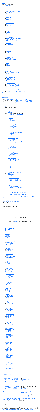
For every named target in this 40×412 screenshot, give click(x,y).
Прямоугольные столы (10, 50)
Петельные (8, 25)
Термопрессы (8, 51)
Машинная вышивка (10, 57)
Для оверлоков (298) (10, 341)
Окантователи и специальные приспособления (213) (10, 362)
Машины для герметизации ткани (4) (9, 251)
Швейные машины (8, 5)
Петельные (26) (9, 258)
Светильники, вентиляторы (11, 67)
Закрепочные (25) (9, 247)
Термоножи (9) (9, 287)
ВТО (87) (6, 289)
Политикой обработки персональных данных (25, 409)
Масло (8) (8, 317)
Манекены (7, 9)
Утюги (7, 52)
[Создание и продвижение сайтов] (34, 395)
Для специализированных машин (12, 85)
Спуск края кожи (9, 33)
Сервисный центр (5, 94)
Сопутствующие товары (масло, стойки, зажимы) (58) (10, 367)
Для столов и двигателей (11, 86)
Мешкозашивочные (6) (10, 256)
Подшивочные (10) (10, 261)
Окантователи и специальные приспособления (15, 89)
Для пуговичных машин (10, 83)
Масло (7, 64)
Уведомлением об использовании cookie (8, 409)
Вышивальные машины (9, 6)
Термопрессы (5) (9, 298)
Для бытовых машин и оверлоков (12, 72)
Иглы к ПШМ (8, 87)
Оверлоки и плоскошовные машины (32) (8, 233)
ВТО (5, 45)
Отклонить (8, 411)
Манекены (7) (7, 235)
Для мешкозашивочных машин (12, 77)
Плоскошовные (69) (10, 260)
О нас (3, 92)
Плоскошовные (9, 26)
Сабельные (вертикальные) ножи (12, 40)
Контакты (3, 96)
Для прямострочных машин (11, 81)
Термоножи (8, 43)
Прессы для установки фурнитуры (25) (9, 263)
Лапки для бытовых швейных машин (13, 61)
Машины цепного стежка (11, 21)
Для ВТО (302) (9, 331)
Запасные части (8, 71)
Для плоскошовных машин (11, 80)
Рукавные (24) (9, 267)
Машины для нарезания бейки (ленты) (13, 38)
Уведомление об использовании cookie (13, 399)
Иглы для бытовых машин (11, 56)
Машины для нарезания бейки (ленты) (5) (9, 276)
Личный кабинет (5, 97)
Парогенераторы (9, 49)
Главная (3, 1)
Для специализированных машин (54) (10, 355)
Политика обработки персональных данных (11, 398)
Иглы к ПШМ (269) (9, 360)
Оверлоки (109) (9, 244)
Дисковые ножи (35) (10, 272)
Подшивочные (9, 27)
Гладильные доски (9, 46)
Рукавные (8, 31)
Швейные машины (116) (9, 228)
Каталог (3, 3)
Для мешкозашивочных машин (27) (10, 339)
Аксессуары (5, 53)
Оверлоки (8, 14)
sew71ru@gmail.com (24, 196)
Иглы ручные (8, 58)
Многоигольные (9, 24)
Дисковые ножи (9, 36)
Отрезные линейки (10, 39)
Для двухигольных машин (11, 74)
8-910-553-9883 (6, 104)
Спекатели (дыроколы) (10, 41)
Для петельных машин (10, 79)
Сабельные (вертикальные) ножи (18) (9, 282)
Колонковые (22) (9, 249)
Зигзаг (7, 18)
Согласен (2, 411)
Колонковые (8, 19)
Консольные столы (10, 47)
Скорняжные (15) (9, 268)
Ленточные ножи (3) (10, 274)
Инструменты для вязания (11, 60)
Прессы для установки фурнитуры (12, 29)
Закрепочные (8, 17)
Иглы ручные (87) (9, 308)
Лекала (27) (8, 316)
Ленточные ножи (9, 37)
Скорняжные (8, 32)
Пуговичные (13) (9, 265)
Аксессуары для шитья (9, 54)
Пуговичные (8, 30)
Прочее (7, 90)
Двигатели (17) (9, 245)
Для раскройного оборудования (12, 84)
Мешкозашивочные (10, 23)
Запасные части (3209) (9, 328)
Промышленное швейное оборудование (12, 11)
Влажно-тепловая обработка (15, 388)
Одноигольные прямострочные (12, 12)
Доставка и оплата (5, 93)
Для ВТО (7, 73)
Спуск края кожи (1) (10, 269)
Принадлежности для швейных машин (13, 66)
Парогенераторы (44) (10, 295)
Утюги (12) (8, 300)
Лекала (7, 63)
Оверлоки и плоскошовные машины (12, 7)
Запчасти (5, 70)
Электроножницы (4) (10, 288)
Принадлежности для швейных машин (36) (9, 321)
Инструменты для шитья (11, 59)
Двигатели (8, 16)
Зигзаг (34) (8, 248)
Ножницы (8, 65)
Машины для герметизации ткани (12, 20)
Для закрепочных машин (11, 76)
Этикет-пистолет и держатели (12, 69)
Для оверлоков (9, 78)
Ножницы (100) (9, 318)
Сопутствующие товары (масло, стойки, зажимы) (15, 91)
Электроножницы (9, 44)
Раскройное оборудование (10, 34)
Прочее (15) (8, 364)
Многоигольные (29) (10, 257)
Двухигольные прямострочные (12, 13)
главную (16, 221)
